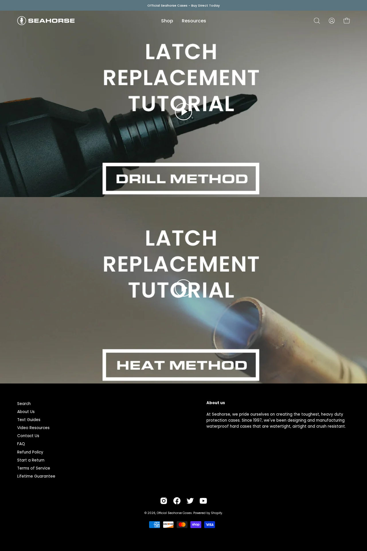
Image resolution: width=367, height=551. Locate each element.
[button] (317, 21)
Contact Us (28, 436)
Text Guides (28, 420)
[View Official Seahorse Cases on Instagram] (163, 501)
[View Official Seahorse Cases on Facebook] (177, 501)
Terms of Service (33, 468)
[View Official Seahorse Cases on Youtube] (203, 501)
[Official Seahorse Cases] (46, 20)
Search (24, 403)
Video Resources (33, 428)
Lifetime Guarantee (36, 476)
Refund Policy (30, 452)
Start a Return (30, 460)
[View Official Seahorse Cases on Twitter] (190, 501)
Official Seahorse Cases (174, 513)
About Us (26, 411)
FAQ (21, 444)
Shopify (216, 513)
